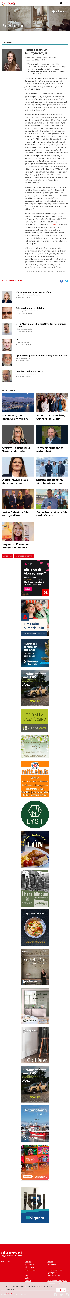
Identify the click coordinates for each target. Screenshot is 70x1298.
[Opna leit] (61, 3)
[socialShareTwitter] (66, 281)
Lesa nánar (9, 1293)
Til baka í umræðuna (12, 281)
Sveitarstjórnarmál (24, 556)
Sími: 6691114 (6, 1262)
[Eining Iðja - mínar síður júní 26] (35, 779)
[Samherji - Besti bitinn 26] (35, 927)
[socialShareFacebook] (61, 281)
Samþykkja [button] (61, 1290)
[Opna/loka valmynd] (67, 3)
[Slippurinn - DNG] (35, 1205)
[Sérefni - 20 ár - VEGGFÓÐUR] (35, 22)
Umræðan (7, 556)
